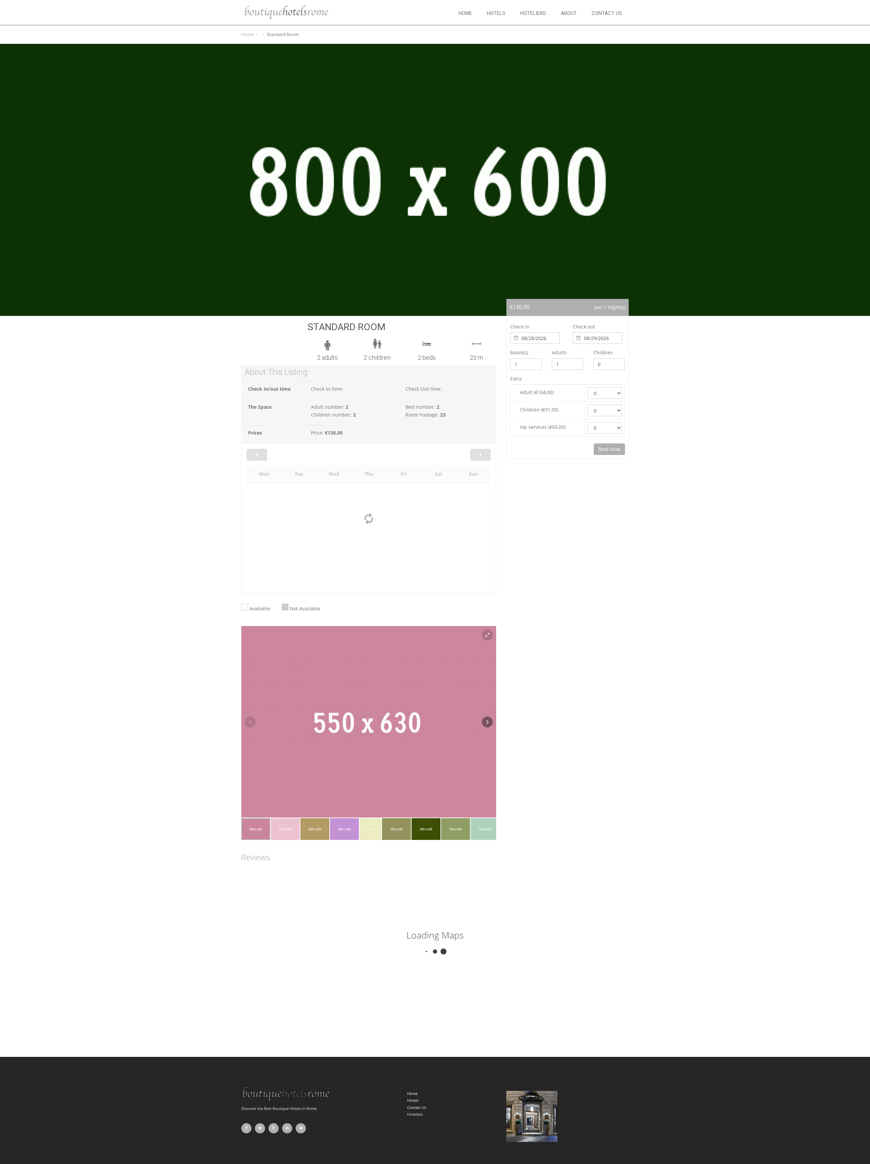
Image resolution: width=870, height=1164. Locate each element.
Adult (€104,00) (537, 392)
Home (465, 13)
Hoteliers (533, 13)
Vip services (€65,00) (543, 427)
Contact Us (607, 13)
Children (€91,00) (539, 409)
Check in (519, 326)
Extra (516, 378)
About (569, 13)
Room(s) (519, 352)
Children (603, 352)
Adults (559, 352)
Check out (584, 326)
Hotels (496, 13)
